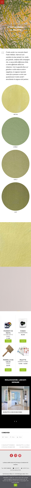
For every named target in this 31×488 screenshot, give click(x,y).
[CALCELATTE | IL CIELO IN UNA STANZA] (15, 409)
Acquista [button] (23, 341)
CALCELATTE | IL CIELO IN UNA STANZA (12, 412)
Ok (15, 485)
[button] (2, 2)
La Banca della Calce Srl (9, 462)
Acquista (8, 341)
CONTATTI (17, 468)
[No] (29, 482)
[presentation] (14, 421)
